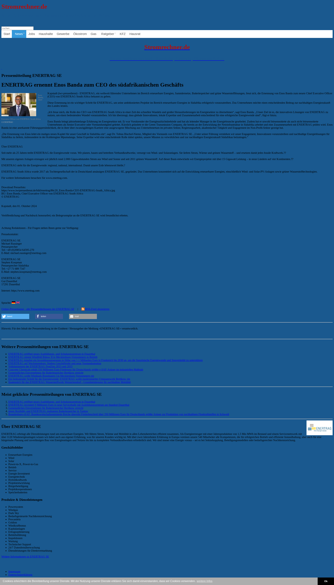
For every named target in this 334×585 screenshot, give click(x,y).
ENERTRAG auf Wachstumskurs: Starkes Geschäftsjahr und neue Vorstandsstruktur (54, 363)
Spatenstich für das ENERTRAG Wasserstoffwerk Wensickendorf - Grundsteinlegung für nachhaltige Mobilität (69, 382)
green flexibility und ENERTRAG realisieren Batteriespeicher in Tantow (48, 411)
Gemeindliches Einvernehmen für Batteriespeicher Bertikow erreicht (45, 372)
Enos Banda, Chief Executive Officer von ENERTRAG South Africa (22, 108)
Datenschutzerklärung (20, 574)
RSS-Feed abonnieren (97, 309)
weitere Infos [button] (204, 581)
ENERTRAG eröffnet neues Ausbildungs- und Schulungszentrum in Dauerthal (51, 353)
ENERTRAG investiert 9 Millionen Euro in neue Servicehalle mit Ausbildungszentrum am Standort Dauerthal (68, 404)
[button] (15, 316)
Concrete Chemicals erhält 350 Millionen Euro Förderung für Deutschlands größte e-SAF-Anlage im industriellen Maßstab (75, 369)
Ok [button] (326, 581)
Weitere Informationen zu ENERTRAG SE (25, 556)
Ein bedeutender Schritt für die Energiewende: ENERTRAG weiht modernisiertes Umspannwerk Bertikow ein (69, 378)
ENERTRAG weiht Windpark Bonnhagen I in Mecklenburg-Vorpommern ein (51, 375)
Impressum (14, 571)
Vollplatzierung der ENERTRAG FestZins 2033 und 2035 (40, 366)
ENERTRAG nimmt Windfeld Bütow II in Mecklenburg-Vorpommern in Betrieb (52, 357)
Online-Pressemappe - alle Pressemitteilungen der (37, 309)
